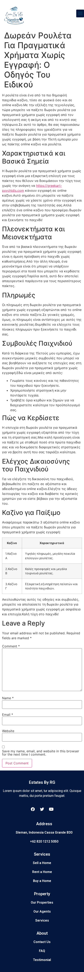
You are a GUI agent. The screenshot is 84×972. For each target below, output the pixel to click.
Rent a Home (42, 872)
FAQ (42, 951)
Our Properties (42, 902)
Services (42, 920)
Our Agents (42, 911)
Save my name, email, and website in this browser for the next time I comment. (40, 752)
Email (7, 714)
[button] (80, 13)
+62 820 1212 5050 (44, 841)
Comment (11, 646)
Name (8, 698)
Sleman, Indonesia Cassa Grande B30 (44, 832)
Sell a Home (42, 863)
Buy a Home (42, 881)
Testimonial (42, 960)
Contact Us (42, 942)
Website (8, 731)
